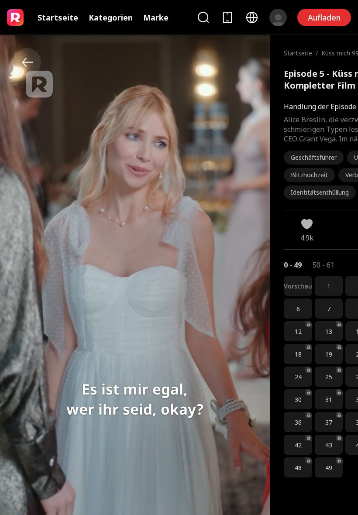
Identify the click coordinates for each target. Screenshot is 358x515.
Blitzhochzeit (309, 175)
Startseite (58, 17)
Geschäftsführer (314, 157)
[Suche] (203, 17)
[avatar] (278, 17)
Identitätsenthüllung (320, 192)
